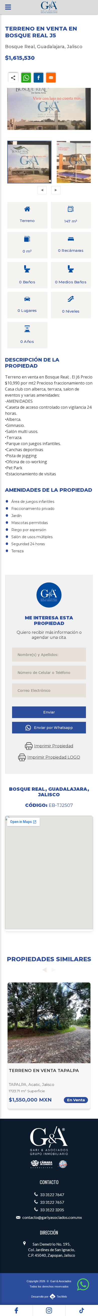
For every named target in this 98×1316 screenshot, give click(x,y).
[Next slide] (53, 969)
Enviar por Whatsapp (53, 727)
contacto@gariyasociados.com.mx (52, 1217)
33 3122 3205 (51, 1209)
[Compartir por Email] (51, 77)
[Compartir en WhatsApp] (26, 77)
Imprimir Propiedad (53, 746)
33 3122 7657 (51, 1202)
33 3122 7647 (51, 1194)
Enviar (49, 712)
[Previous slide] (44, 969)
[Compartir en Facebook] (38, 77)
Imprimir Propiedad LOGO (53, 757)
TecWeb (62, 1296)
